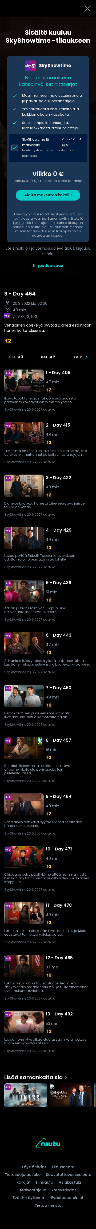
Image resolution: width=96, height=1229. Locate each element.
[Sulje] (87, 8)
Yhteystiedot (63, 1190)
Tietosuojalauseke (23, 1174)
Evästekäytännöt (29, 1197)
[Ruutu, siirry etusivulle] (48, 1144)
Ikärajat (23, 1182)
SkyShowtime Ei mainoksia (35, 142)
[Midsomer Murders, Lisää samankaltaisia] (70, 1095)
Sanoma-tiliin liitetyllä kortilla (48, 220)
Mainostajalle (33, 1190)
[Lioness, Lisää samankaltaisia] (25, 1095)
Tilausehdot (63, 1167)
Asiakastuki (70, 1182)
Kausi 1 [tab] (80, 357)
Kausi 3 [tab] (16, 357)
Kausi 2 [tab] (48, 357)
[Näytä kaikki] (48, 1094)
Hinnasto (44, 1182)
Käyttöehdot (33, 1167)
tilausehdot (40, 214)
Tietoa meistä (48, 1205)
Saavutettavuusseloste (68, 1174)
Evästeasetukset (67, 1197)
